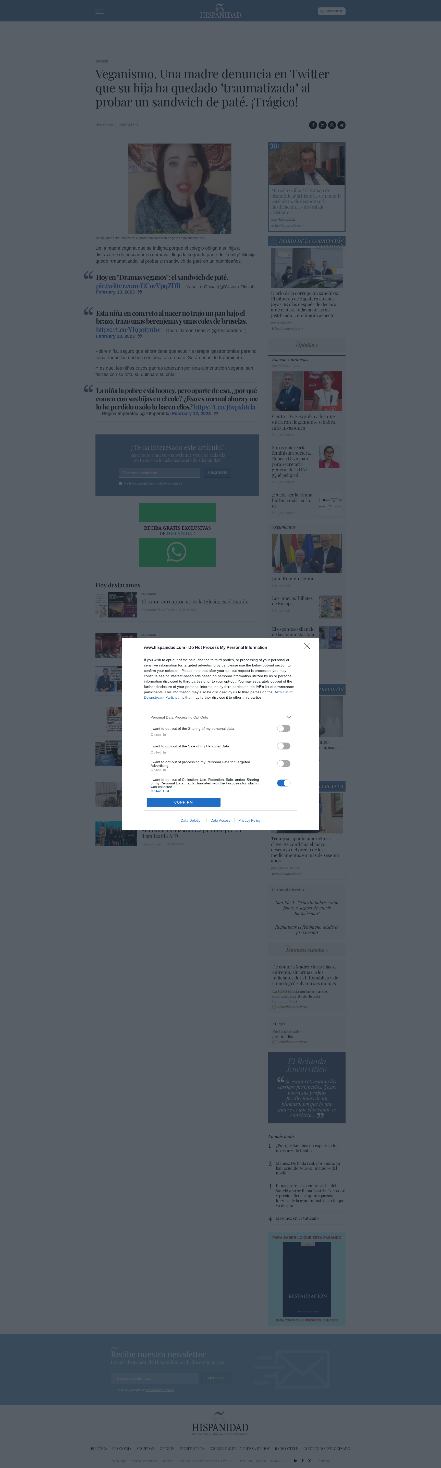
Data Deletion (192, 820)
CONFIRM (183, 802)
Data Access (220, 820)
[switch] (283, 728)
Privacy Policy (249, 820)
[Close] (309, 648)
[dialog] (220, 734)
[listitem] (220, 717)
